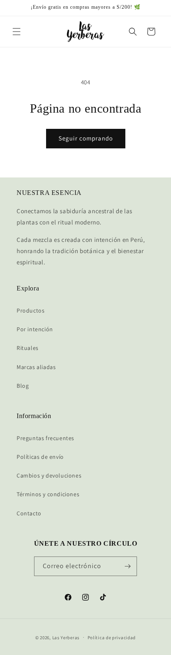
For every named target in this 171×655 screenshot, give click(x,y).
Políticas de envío (40, 456)
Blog (23, 385)
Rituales (28, 348)
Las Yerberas (66, 637)
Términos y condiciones (48, 494)
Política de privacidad (112, 637)
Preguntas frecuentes (45, 438)
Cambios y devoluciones (49, 475)
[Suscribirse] (127, 566)
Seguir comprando (86, 138)
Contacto (29, 513)
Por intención (35, 329)
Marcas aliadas (36, 367)
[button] (16, 31)
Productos (30, 310)
